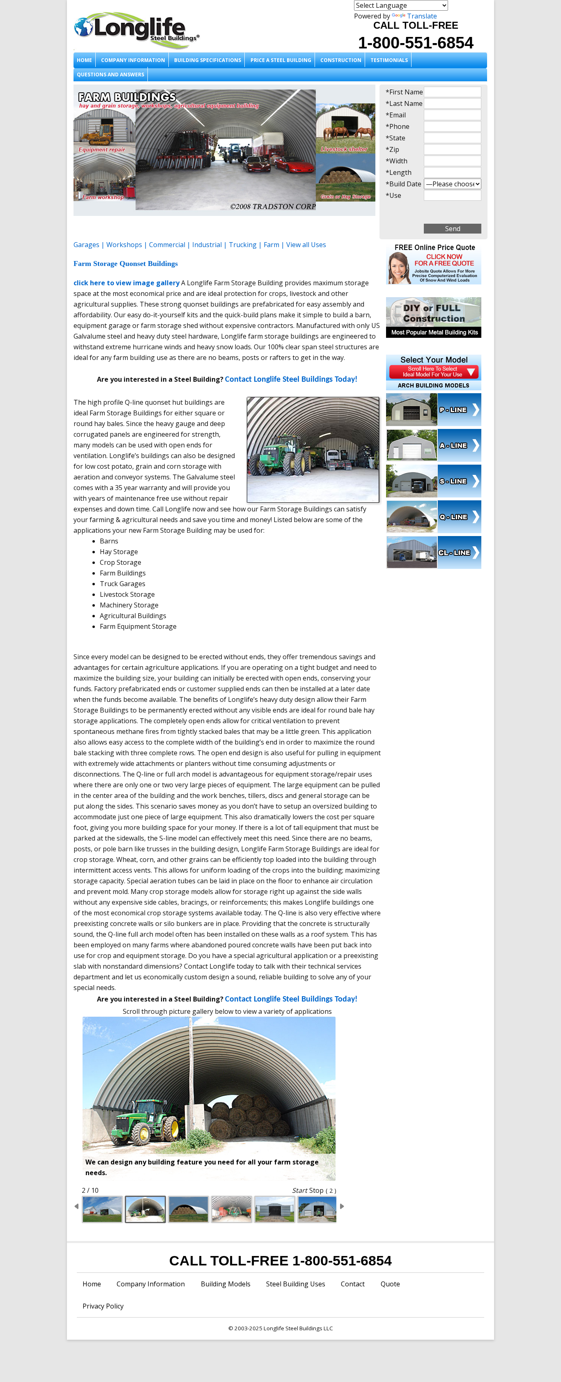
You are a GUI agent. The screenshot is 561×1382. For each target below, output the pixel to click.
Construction (340, 60)
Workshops (124, 244)
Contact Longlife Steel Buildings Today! (291, 380)
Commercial (167, 244)
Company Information (133, 60)
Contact (353, 1283)
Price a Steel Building (281, 60)
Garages (86, 244)
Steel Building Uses (295, 1283)
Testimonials (389, 60)
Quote (390, 1283)
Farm (271, 244)
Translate (422, 16)
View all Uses (306, 244)
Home (84, 60)
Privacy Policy (103, 1306)
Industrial (207, 244)
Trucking (243, 244)
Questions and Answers (110, 74)
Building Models (226, 1283)
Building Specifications (207, 60)
